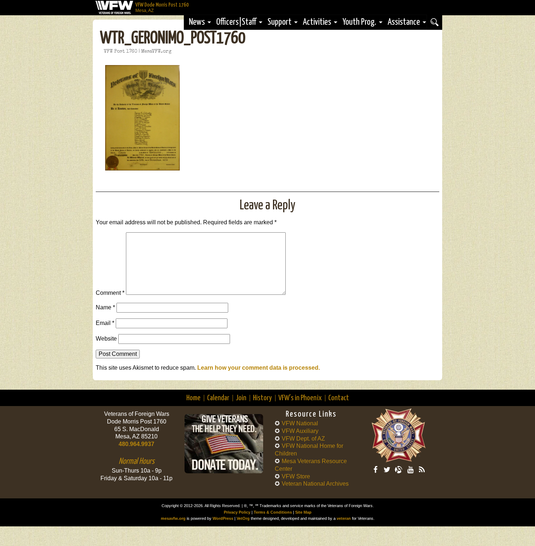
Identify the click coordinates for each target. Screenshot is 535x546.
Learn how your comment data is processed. (258, 368)
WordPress (223, 518)
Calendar (218, 398)
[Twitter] (387, 469)
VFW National (300, 423)
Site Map (303, 512)
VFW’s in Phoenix (300, 398)
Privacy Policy (237, 512)
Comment (110, 293)
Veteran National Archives (315, 484)
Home (193, 398)
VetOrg (243, 518)
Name (105, 307)
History (262, 398)
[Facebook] (375, 469)
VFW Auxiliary (300, 431)
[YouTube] (410, 469)
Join (241, 398)
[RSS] (422, 469)
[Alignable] (398, 469)
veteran (344, 518)
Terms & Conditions (273, 512)
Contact (338, 398)
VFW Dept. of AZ (303, 438)
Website (106, 339)
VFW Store (296, 476)
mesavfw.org (173, 518)
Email (105, 323)
